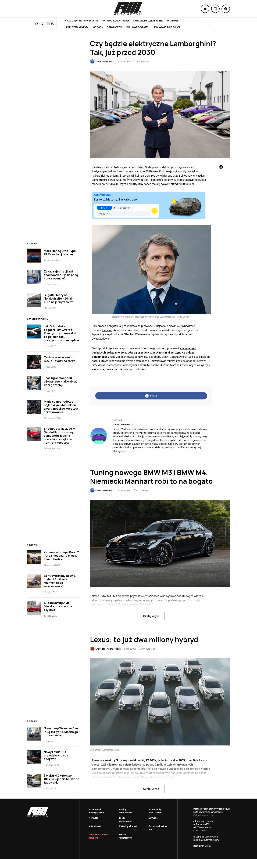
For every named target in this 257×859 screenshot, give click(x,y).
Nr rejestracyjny (122, 207)
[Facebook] (226, 9)
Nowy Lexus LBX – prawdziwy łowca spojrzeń (56, 755)
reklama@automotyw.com (205, 836)
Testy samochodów (125, 819)
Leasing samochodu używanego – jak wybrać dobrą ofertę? (60, 381)
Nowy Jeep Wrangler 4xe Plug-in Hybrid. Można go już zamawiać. (61, 731)
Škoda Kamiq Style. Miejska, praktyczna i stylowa (58, 606)
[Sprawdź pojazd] (154, 211)
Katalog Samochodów (126, 811)
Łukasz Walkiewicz (123, 424)
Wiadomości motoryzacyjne (96, 811)
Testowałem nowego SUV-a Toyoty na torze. (60, 359)
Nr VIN (104, 207)
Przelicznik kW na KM (158, 828)
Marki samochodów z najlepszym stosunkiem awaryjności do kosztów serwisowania (61, 407)
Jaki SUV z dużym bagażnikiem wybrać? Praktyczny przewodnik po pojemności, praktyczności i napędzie (61, 333)
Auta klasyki (94, 826)
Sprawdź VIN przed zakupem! (98, 836)
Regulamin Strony (202, 845)
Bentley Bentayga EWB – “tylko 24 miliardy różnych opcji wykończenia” (61, 581)
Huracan (107, 330)
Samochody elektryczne (155, 811)
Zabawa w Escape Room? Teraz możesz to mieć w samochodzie (61, 555)
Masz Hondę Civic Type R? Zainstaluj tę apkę (60, 252)
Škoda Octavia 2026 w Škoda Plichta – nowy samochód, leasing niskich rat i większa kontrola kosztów (59, 436)
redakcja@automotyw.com (206, 839)
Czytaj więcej (151, 616)
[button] (36, 23)
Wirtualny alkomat (128, 826)
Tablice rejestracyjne (126, 836)
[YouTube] (205, 9)
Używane (153, 818)
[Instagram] (215, 9)
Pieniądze (93, 818)
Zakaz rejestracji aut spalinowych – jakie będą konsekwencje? (61, 275)
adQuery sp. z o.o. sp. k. (204, 821)
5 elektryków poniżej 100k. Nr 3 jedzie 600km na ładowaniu (61, 779)
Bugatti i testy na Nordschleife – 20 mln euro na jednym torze (58, 298)
